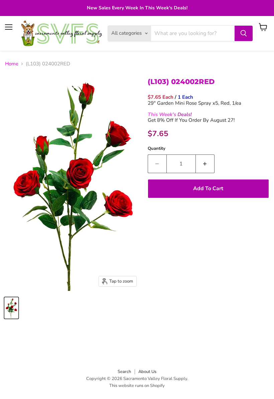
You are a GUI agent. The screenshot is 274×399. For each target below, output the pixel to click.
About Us (147, 372)
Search (124, 372)
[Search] (244, 33)
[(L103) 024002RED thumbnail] (11, 308)
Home (11, 64)
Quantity (156, 148)
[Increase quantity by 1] (205, 163)
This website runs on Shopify (137, 386)
